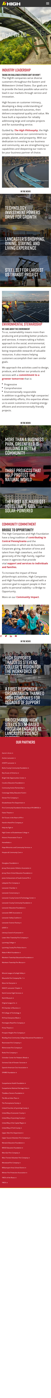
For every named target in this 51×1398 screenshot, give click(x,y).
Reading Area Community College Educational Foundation (22, 1038)
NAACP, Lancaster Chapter (11, 988)
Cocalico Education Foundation (12, 783)
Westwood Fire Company (10, 1163)
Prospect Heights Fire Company (13, 1033)
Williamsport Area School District (13, 1168)
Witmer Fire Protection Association (14, 1173)
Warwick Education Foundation (12, 1143)
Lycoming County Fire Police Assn (13, 947)
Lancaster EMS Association (11, 913)
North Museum (7, 998)
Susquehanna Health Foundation (13, 1083)
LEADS (4, 928)
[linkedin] (11, 636)
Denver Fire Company (9, 798)
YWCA (4, 1182)
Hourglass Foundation (9, 863)
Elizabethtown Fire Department (13, 803)
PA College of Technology (11, 1013)
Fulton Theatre (7, 813)
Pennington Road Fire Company (13, 1023)
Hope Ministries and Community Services (16, 847)
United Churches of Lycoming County (15, 1108)
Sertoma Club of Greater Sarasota (14, 1063)
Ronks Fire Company (9, 1053)
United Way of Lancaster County (13, 1113)
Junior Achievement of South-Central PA (16, 878)
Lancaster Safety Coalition (11, 918)
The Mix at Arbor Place (10, 1098)
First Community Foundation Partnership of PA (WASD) (21, 808)
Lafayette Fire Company (10, 883)
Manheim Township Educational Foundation (17, 957)
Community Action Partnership (12, 788)
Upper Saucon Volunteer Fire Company (15, 1138)
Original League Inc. (9, 1003)
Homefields (6, 842)
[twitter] (6, 636)
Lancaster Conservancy (10, 893)
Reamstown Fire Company (11, 1043)
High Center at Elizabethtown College (15, 832)
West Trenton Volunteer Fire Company (15, 1158)
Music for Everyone (9, 983)
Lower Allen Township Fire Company (14, 938)
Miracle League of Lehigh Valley (13, 973)
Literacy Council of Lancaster (12, 933)
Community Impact (27, 597)
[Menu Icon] (47, 3)
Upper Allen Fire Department (12, 1133)
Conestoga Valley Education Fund (13, 793)
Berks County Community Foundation (15, 768)
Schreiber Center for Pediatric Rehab (15, 1058)
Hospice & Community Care (11, 852)
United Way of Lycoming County (13, 1118)
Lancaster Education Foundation (13, 908)
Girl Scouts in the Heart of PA (12, 818)
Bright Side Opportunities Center (13, 778)
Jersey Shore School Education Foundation (16, 873)
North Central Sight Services (12, 993)
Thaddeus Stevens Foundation (12, 1093)
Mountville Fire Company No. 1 (12, 978)
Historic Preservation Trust (11, 837)
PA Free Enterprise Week (10, 1018)
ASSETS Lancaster (8, 763)
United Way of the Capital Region (13, 1123)
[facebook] (1, 636)
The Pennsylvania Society (11, 1103)
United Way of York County (11, 1128)
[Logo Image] (11, 3)
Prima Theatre (7, 1028)
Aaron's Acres (7, 753)
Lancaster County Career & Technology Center (18, 898)
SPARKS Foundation (9, 1072)
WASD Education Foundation (12, 1148)
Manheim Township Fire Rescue (13, 962)
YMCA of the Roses (8, 1178)
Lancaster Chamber (9, 888)
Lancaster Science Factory (11, 923)
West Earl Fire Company (10, 1153)
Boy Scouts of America (10, 773)
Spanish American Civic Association (14, 1067)
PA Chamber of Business (10, 1008)
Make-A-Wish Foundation (11, 952)
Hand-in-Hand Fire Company (12, 823)
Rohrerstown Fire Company (11, 1048)
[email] (16, 636)
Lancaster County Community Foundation (16, 903)
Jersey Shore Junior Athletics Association (16, 868)
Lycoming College (8, 943)
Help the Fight (7, 828)
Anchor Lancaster (8, 758)
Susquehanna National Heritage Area (15, 1088)
